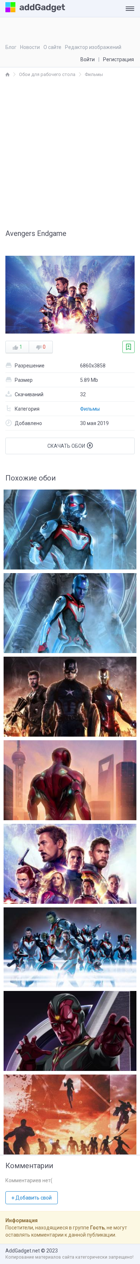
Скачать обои (66, 446)
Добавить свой (33, 1198)
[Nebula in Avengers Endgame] (70, 611)
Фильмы (90, 409)
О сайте (52, 47)
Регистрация (118, 59)
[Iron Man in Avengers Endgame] (70, 778)
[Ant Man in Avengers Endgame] (70, 528)
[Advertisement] (70, 152)
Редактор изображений (93, 47)
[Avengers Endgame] (70, 695)
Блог (11, 47)
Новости (30, 47)
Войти (87, 59)
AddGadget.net (22, 1251)
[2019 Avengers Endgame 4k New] (70, 1112)
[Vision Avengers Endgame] (70, 1029)
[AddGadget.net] (7, 74)
